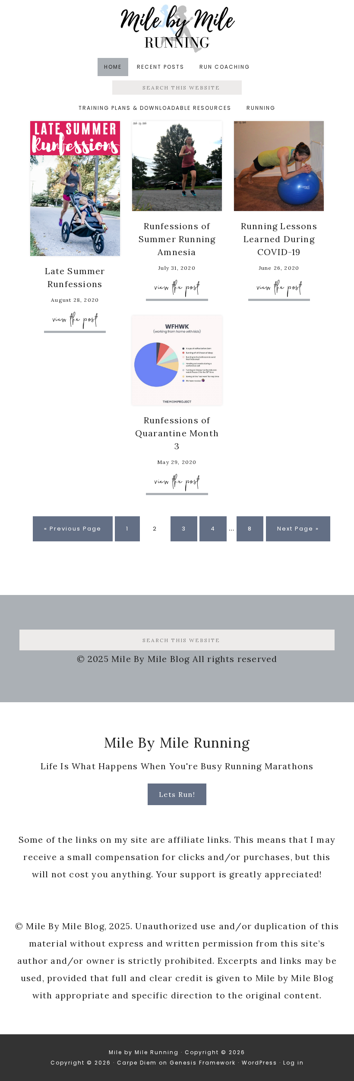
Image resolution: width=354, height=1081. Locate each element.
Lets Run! (177, 794)
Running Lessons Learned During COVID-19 (279, 239)
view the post (75, 319)
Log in (293, 1062)
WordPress (259, 1062)
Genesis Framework (203, 1062)
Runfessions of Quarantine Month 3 (177, 433)
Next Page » (298, 532)
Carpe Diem (137, 1062)
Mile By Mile (177, 28)
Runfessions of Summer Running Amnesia (177, 239)
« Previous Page (72, 532)
